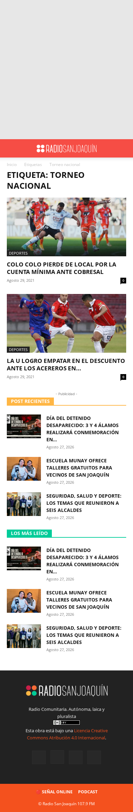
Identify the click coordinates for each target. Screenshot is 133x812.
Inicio (12, 164)
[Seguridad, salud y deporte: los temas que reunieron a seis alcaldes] (24, 504)
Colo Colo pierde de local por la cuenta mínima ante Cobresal (61, 268)
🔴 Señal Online (54, 792)
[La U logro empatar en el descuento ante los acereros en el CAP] (66, 323)
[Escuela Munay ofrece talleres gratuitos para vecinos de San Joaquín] (24, 469)
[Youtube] (94, 757)
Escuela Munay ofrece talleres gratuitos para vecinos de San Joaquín (79, 467)
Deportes (18, 253)
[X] (76, 757)
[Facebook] (39, 757)
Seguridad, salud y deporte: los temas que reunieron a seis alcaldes (83, 503)
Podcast (88, 792)
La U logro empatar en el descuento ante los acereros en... (66, 364)
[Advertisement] (66, 69)
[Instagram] (57, 757)
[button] (12, 148)
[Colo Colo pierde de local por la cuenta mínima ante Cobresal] (66, 227)
